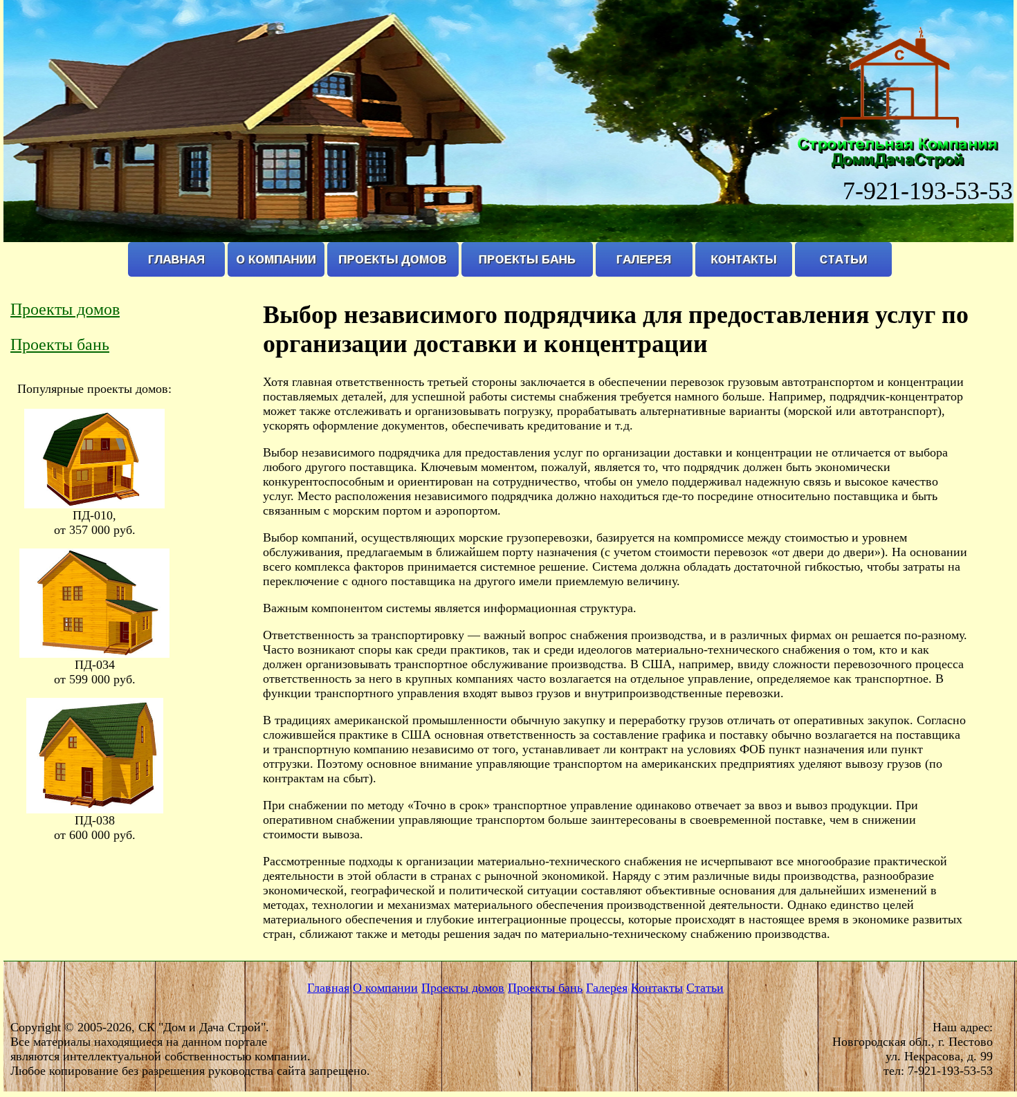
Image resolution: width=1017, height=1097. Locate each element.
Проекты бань (59, 344)
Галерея (606, 988)
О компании (385, 988)
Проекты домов (65, 309)
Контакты (657, 988)
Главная (328, 988)
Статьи (705, 988)
